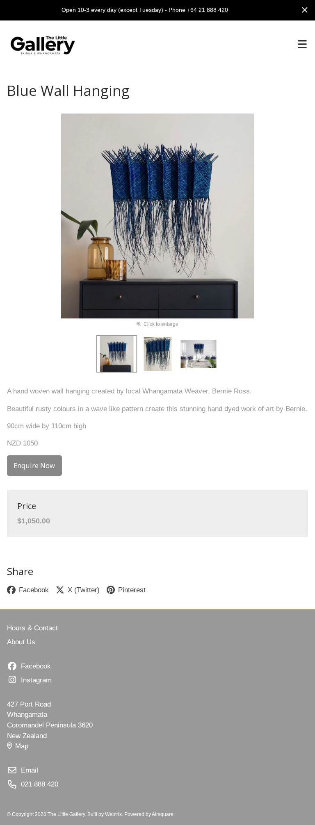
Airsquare (162, 814)
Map (21, 746)
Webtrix (113, 814)
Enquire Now (34, 465)
